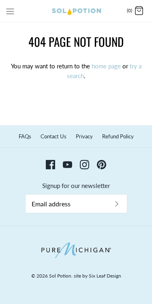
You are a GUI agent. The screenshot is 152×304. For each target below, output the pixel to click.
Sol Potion (60, 276)
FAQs (25, 136)
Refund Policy (118, 136)
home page (106, 66)
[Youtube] (67, 164)
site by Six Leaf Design (97, 276)
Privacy (84, 136)
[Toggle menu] (10, 10)
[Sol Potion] (76, 11)
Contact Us (53, 136)
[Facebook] (50, 164)
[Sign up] (117, 203)
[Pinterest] (101, 164)
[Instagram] (84, 164)
